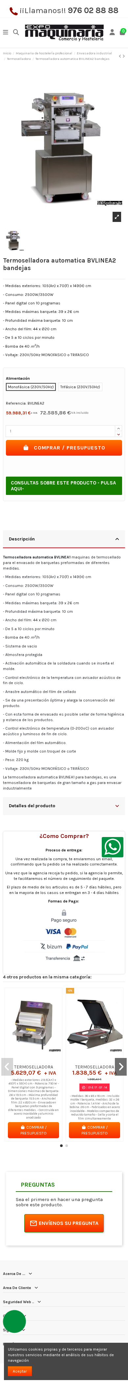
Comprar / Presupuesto (69, 448)
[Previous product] (120, 56)
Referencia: (16, 403)
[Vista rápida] (41, 1059)
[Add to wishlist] (26, 1059)
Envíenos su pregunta (68, 1223)
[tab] (64, 539)
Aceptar (20, 1371)
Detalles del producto (32, 805)
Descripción (22, 538)
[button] (61, 1145)
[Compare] (33, 1059)
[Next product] (123, 56)
